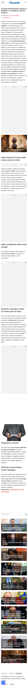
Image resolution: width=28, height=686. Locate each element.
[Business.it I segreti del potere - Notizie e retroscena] (14, 2)
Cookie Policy (4, 673)
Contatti (11, 684)
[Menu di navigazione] (3, 2)
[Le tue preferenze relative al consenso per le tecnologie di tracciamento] (26, 514)
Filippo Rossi (6, 17)
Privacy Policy (11, 673)
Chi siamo (4, 684)
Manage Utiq (18, 673)
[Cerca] (25, 2)
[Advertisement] (14, 409)
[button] (3, 682)
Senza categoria (14, 15)
